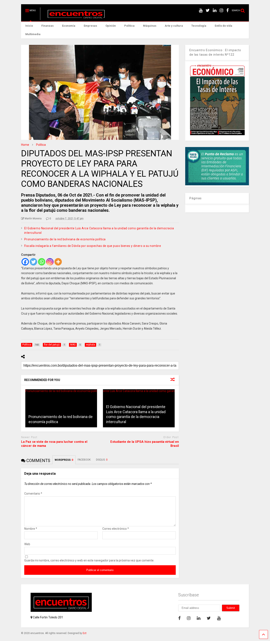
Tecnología (198, 25)
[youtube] (200, 10)
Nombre (30, 528)
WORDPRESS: (64, 459)
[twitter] (208, 10)
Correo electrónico (115, 528)
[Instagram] (50, 261)
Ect (84, 633)
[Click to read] (61, 408)
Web (27, 544)
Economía (68, 25)
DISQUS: (102, 459)
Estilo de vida (223, 25)
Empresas (90, 25)
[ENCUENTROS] (74, 18)
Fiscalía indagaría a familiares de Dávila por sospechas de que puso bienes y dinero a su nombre (92, 246)
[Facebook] (25, 261)
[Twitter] (33, 261)
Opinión (110, 25)
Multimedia (32, 34)
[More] (58, 261)
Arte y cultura (174, 25)
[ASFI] (217, 184)
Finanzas (47, 25)
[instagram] (221, 10)
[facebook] (227, 10)
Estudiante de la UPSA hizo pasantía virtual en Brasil (144, 444)
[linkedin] (214, 10)
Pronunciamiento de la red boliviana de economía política (65, 239)
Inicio (29, 25)
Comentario (33, 493)
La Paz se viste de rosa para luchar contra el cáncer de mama (54, 444)
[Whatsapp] (41, 261)
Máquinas (149, 25)
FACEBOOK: (85, 459)
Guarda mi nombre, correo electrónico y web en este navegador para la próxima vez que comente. (89, 560)
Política (129, 25)
